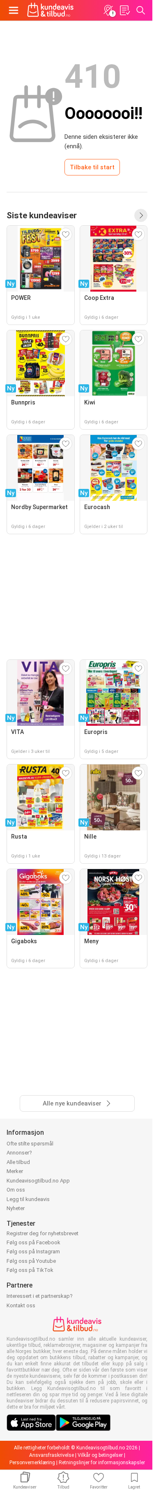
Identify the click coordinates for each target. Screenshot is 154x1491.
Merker (15, 1171)
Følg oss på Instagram (33, 1251)
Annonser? (19, 1153)
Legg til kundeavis (28, 1199)
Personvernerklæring (32, 1462)
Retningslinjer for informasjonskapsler (102, 1462)
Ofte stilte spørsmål (30, 1143)
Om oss (16, 1190)
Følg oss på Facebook (33, 1242)
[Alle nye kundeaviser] (140, 215)
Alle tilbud (18, 1162)
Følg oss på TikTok (30, 1270)
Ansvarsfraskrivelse (51, 1455)
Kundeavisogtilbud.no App (38, 1181)
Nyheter (16, 1208)
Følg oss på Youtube (31, 1261)
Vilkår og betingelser (100, 1455)
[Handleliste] (124, 10)
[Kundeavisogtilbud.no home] (50, 10)
